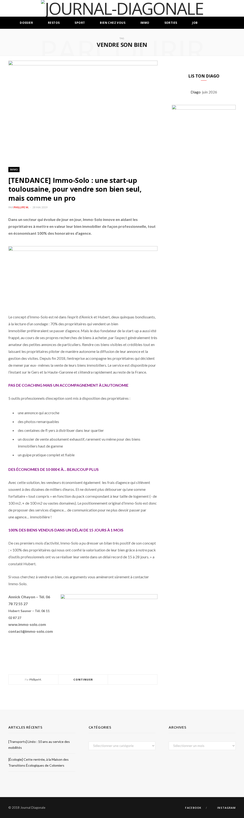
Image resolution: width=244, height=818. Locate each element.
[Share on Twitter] (133, 679)
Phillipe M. (21, 207)
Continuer (83, 679)
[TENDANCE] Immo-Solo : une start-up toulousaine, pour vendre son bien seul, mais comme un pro (75, 189)
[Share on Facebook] (127, 679)
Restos (54, 23)
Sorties (170, 23)
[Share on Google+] (138, 679)
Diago (196, 92)
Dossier (26, 23)
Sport (80, 23)
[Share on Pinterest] (144, 679)
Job (195, 23)
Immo (144, 23)
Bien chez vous (112, 23)
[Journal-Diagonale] (122, 8)
